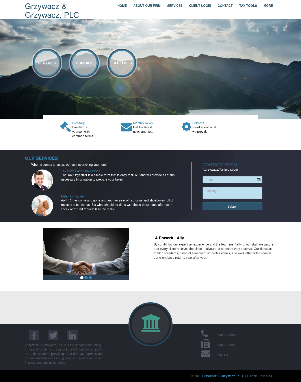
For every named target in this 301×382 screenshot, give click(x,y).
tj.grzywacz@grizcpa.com (220, 169)
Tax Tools (248, 5)
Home (122, 5)
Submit (232, 206)
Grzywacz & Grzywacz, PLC (52, 10)
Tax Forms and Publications (80, 171)
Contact (225, 5)
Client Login (200, 5)
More (268, 5)
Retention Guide (72, 196)
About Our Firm (147, 5)
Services (174, 5)
